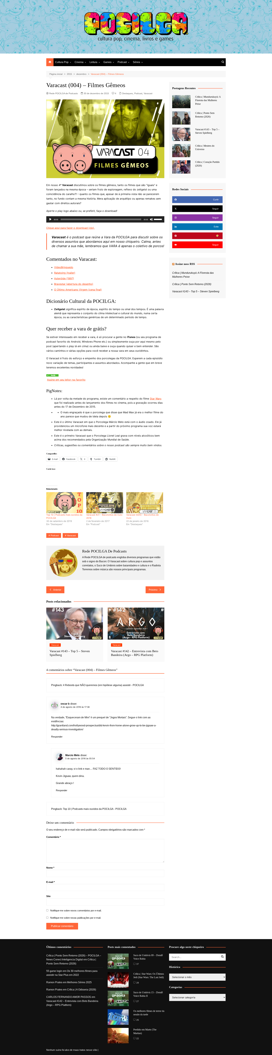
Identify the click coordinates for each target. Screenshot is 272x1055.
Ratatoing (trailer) (64, 272)
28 (137, 982)
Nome (50, 867)
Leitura (93, 62)
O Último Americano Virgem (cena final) (78, 289)
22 (137, 1038)
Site (48, 896)
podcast (55, 535)
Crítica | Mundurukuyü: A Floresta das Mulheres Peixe (208, 100)
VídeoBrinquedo (63, 267)
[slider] (158, 219)
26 (137, 1020)
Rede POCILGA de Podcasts (63, 93)
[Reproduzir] (50, 219)
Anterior (57, 589)
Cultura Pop (61, 62)
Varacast (148, 93)
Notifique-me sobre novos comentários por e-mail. (76, 910)
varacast (71, 535)
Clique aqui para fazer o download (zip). (70, 227)
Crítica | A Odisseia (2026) (81, 989)
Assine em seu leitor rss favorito (66, 379)
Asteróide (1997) (64, 278)
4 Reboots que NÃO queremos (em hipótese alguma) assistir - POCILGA (103, 685)
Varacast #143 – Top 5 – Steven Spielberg (195, 291)
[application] (105, 219)
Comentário (53, 837)
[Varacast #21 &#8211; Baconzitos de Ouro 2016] (104, 502)
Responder (56, 736)
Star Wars (155, 398)
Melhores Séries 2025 (79, 982)
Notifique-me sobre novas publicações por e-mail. (75, 917)
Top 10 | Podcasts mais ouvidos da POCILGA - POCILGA (95, 809)
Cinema (79, 62)
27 (137, 1001)
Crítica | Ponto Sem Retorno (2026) (191, 284)
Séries (136, 62)
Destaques (127, 93)
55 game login (54, 971)
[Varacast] (52, 375)
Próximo (153, 589)
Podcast (122, 62)
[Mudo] (151, 219)
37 (137, 964)
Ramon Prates (54, 982)
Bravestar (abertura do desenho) (73, 284)
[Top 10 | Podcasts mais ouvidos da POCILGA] (64, 502)
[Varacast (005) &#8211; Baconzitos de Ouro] (144, 502)
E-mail (50, 882)
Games (107, 62)
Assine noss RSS (185, 264)
